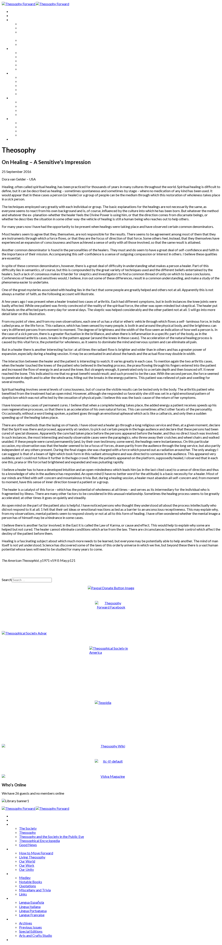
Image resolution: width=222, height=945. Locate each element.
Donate (15, 139)
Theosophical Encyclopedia (39, 40)
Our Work (26, 65)
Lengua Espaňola (31, 102)
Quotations (27, 85)
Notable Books (30, 81)
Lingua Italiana (30, 106)
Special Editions (30, 131)
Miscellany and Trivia (35, 89)
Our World (27, 61)
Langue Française (31, 114)
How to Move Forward (36, 52)
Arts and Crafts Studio (35, 135)
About (15, 15)
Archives (16, 118)
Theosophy (27, 28)
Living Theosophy (32, 57)
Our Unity (26, 69)
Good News (28, 44)
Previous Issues (30, 127)
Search (7, 580)
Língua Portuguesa (33, 110)
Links (23, 94)
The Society (28, 24)
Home (15, 11)
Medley (25, 77)
